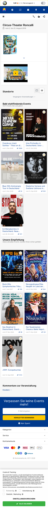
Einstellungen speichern (24, 499)
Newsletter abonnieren (24, 418)
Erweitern (6, 390)
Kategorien (7, 430)
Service (6, 435)
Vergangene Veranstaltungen (23, 97)
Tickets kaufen (12, 135)
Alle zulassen (25, 504)
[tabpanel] (16, 73)
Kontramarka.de (9, 441)
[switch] (43, 3)
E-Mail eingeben (24, 411)
